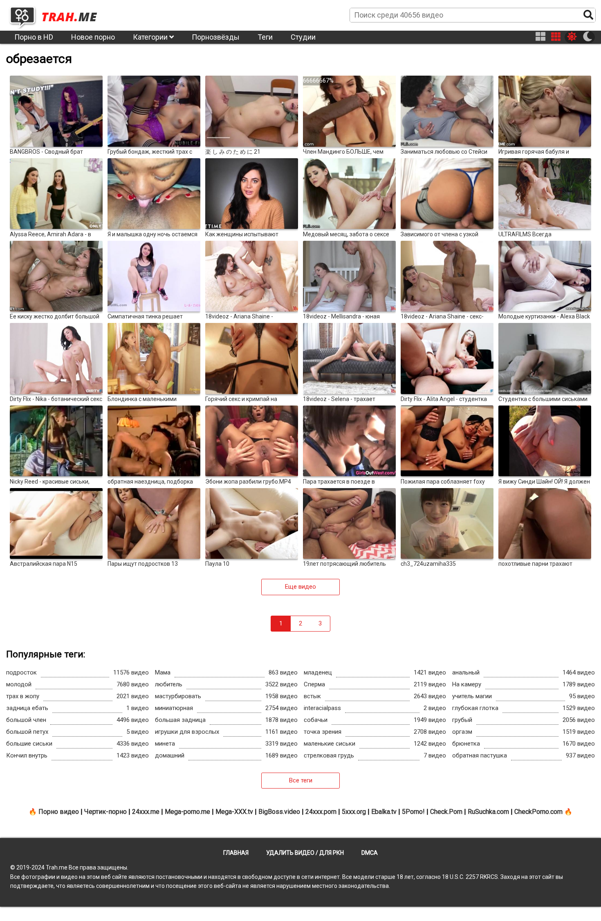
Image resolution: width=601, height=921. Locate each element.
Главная (236, 852)
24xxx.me (145, 812)
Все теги (300, 780)
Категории (151, 37)
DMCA (369, 852)
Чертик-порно (105, 812)
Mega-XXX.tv (234, 812)
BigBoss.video (279, 812)
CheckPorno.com (538, 812)
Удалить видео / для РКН (305, 852)
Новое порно (93, 37)
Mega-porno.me (187, 812)
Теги (265, 37)
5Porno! (413, 812)
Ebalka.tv (384, 812)
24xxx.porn (320, 812)
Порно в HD (33, 37)
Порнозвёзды (216, 37)
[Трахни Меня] (57, 14)
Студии (303, 37)
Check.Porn (446, 812)
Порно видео (58, 812)
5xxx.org (354, 812)
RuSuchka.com (488, 812)
